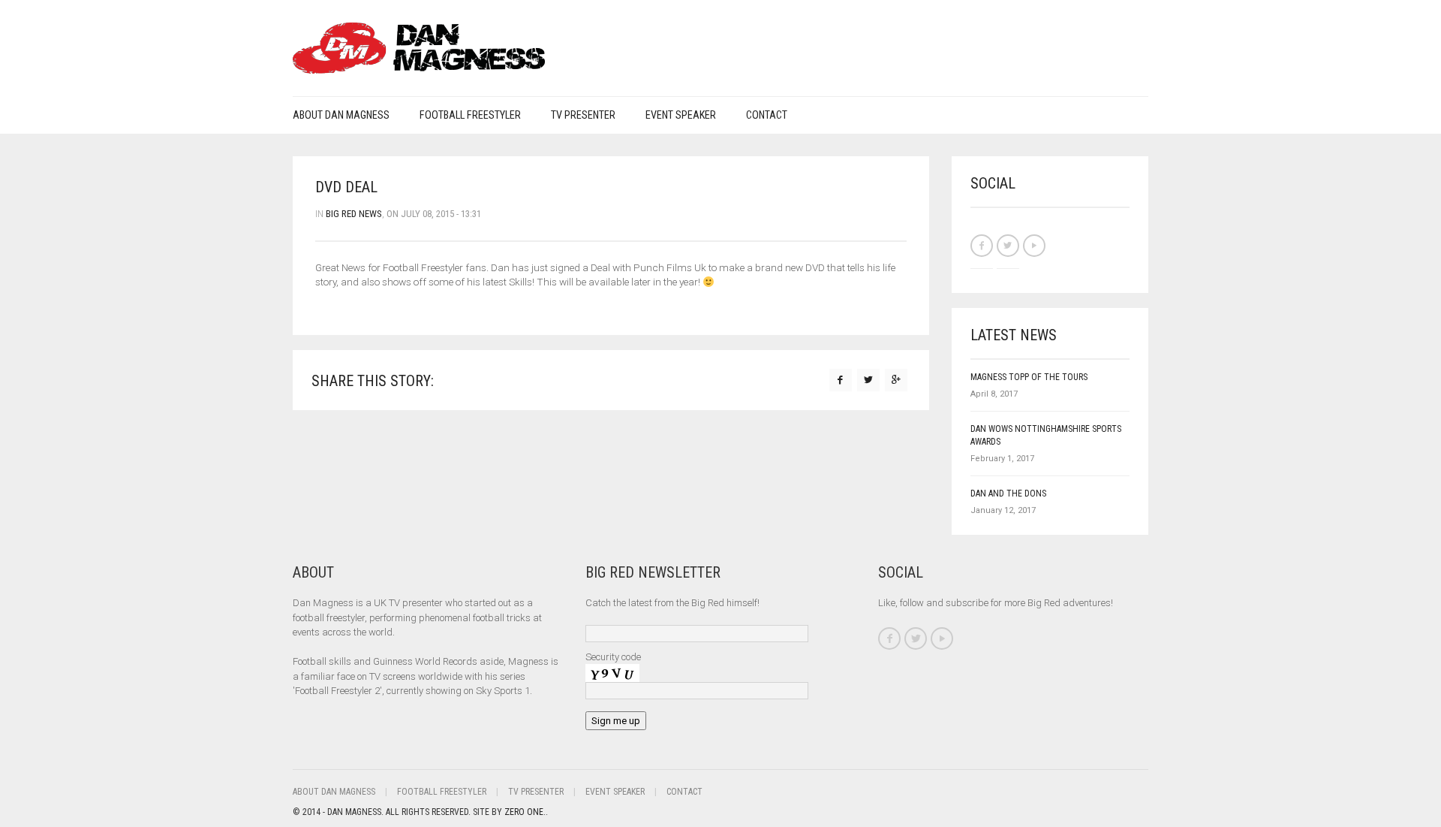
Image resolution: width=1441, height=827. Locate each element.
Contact (766, 115)
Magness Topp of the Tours (1029, 377)
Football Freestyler (470, 115)
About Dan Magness (341, 115)
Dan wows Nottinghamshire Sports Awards (1045, 435)
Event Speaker (680, 115)
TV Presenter (583, 115)
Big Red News (354, 213)
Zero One (523, 812)
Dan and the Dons (1008, 493)
